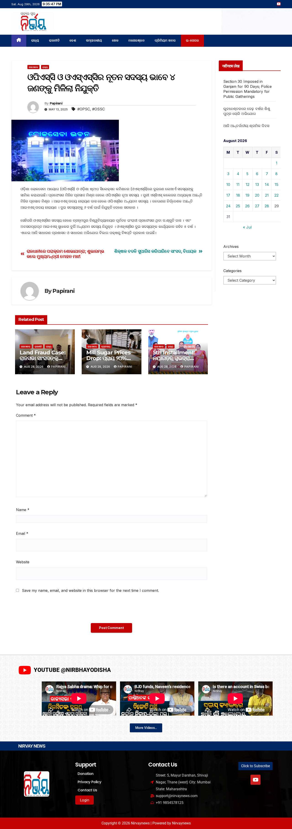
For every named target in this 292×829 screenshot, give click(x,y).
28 (267, 206)
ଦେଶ (73, 40)
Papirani (56, 103)
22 (276, 195)
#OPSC (83, 109)
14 (267, 184)
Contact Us (87, 790)
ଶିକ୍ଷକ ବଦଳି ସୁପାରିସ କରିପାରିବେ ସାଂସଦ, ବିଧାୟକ (155, 251)
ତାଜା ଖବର (33, 67)
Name (22, 509)
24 (228, 206)
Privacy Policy (89, 782)
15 (276, 184)
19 (247, 195)
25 (238, 206)
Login (84, 800)
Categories (232, 270)
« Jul (247, 227)
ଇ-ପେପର (192, 40)
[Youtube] (255, 780)
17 (228, 195)
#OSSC (98, 109)
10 (228, 184)
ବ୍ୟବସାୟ (105, 346)
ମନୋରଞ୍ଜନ (136, 40)
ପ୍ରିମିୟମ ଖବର (165, 40)
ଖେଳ (115, 40)
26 (247, 206)
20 (257, 195)
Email (22, 533)
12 (247, 184)
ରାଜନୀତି (54, 40)
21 (267, 195)
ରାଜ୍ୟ (35, 40)
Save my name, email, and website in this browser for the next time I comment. (90, 590)
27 (257, 206)
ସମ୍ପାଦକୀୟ (94, 40)
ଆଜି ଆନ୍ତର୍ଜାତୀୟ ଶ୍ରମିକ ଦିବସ (246, 125)
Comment (26, 415)
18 (238, 195)
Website (22, 562)
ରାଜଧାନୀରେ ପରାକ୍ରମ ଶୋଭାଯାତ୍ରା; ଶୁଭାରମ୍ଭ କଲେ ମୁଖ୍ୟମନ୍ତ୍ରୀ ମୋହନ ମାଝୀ (65, 254)
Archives (231, 246)
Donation (86, 773)
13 (257, 184)
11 (238, 184)
